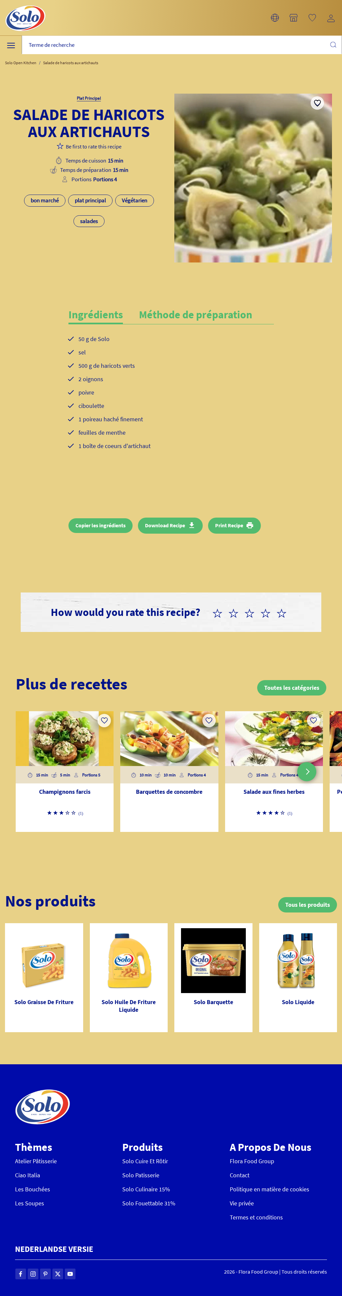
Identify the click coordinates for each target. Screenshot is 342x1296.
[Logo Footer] (42, 1093)
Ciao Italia (27, 1175)
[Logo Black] (25, 4)
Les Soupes (29, 1203)
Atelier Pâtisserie (36, 1161)
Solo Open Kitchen (20, 62)
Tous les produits (307, 904)
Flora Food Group (252, 1161)
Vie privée (242, 1203)
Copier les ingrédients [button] (100, 525)
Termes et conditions (256, 1217)
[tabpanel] (171, 398)
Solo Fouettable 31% (148, 1203)
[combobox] (182, 45)
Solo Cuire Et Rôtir (145, 1161)
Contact (239, 1175)
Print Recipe (229, 525)
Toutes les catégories (291, 687)
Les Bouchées (32, 1189)
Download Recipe (165, 525)
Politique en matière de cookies (269, 1189)
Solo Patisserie (140, 1175)
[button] (275, 17)
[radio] (220, 612)
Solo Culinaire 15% (146, 1189)
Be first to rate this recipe (94, 146)
